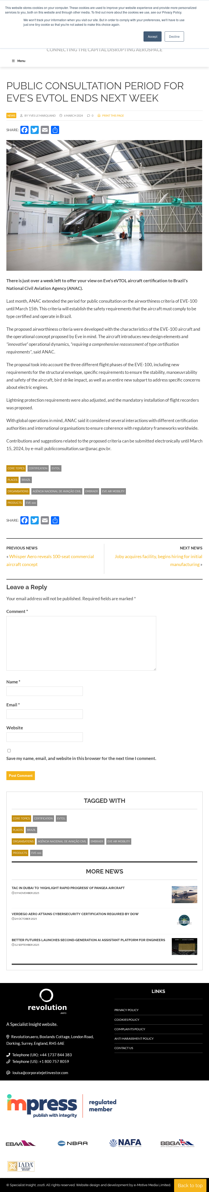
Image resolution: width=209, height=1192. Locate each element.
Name (13, 681)
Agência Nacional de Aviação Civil (57, 491)
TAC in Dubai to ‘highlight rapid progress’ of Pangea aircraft (68, 888)
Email (13, 704)
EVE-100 (31, 502)
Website (14, 727)
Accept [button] (152, 36)
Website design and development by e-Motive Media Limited (123, 1185)
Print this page (113, 115)
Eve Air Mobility (113, 491)
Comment (17, 611)
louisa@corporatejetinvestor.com (40, 1072)
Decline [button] (174, 36)
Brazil (26, 479)
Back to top (190, 1185)
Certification (38, 468)
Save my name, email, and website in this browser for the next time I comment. (81, 758)
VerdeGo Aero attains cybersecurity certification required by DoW (75, 914)
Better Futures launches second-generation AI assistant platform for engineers (88, 940)
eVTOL (56, 468)
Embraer (91, 491)
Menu (21, 61)
